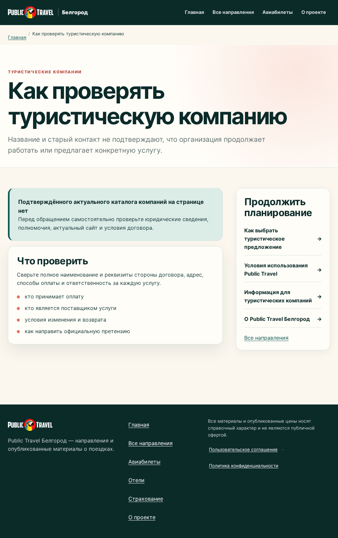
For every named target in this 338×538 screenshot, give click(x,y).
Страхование (145, 498)
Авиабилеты (277, 12)
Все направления (233, 12)
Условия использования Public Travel (283, 269)
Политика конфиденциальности (243, 465)
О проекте (313, 12)
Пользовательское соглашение (243, 449)
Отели (136, 480)
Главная (194, 12)
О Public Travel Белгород (283, 319)
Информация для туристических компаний (283, 296)
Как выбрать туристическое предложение (283, 238)
